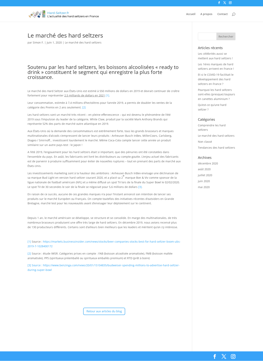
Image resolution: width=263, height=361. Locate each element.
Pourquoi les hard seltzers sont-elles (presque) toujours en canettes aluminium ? (216, 94)
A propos (206, 14)
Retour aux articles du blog (104, 311)
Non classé (205, 141)
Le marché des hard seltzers (83, 42)
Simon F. (38, 42)
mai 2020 (204, 187)
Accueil (190, 14)
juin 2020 (204, 181)
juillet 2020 (205, 175)
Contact (222, 14)
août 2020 (204, 169)
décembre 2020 (208, 163)
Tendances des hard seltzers (216, 147)
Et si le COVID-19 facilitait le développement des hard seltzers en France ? (216, 79)
